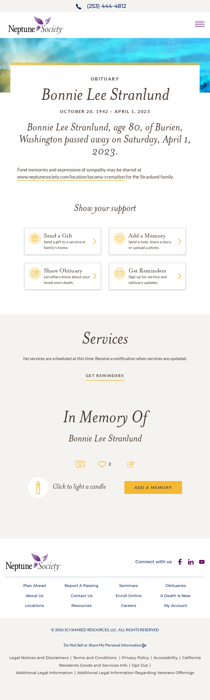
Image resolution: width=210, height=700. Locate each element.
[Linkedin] (191, 562)
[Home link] (35, 24)
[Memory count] (80, 463)
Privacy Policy (135, 657)
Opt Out (140, 665)
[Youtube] (202, 562)
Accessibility (165, 657)
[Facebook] (180, 562)
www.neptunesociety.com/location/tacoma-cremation (71, 177)
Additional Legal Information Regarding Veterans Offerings (135, 672)
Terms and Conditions (94, 657)
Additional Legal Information (44, 672)
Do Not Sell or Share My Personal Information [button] (103, 645)
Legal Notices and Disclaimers (39, 657)
